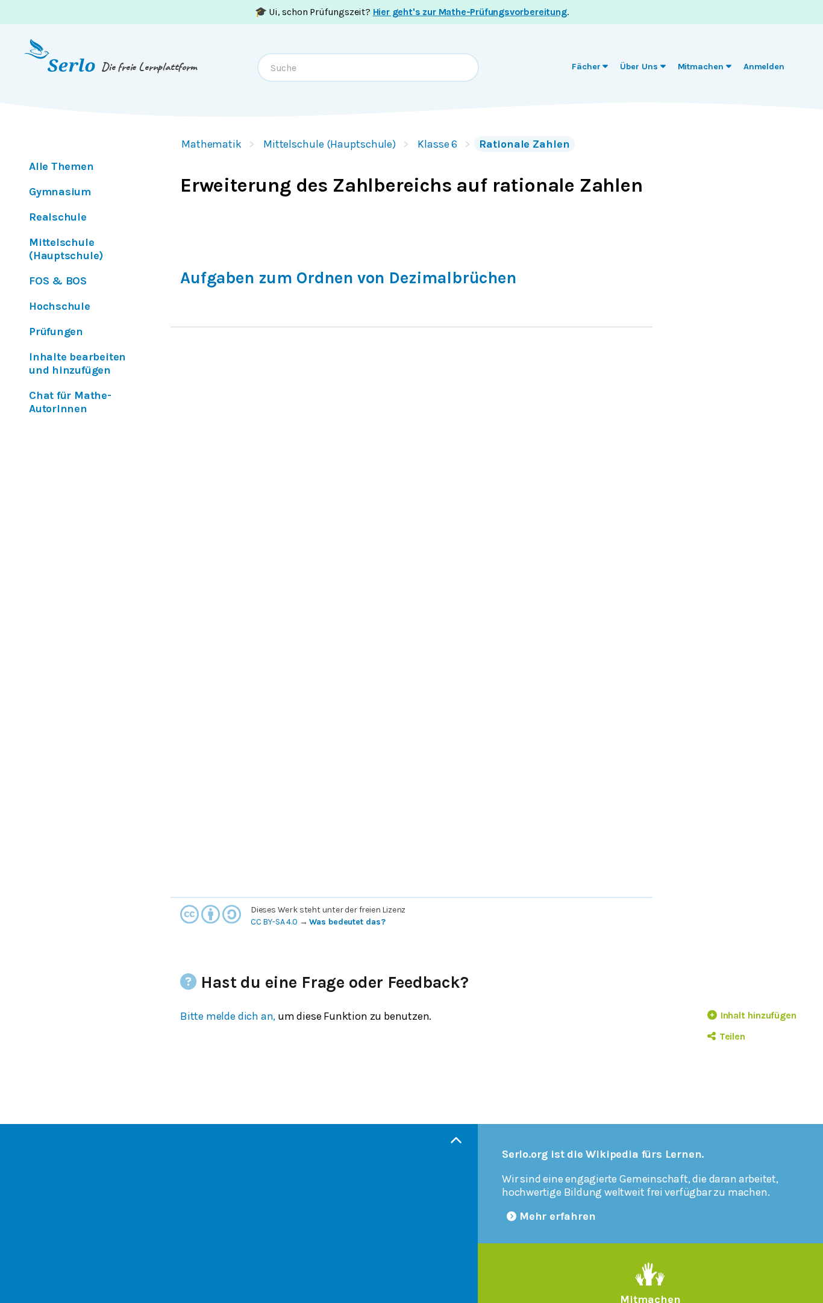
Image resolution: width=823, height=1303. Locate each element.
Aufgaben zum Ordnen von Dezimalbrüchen (348, 277)
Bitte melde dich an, (227, 1016)
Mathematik (211, 144)
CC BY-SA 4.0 (274, 922)
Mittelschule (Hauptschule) (329, 144)
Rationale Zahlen (524, 144)
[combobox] (368, 67)
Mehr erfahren (557, 1216)
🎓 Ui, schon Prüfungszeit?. (412, 11)
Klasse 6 (437, 144)
